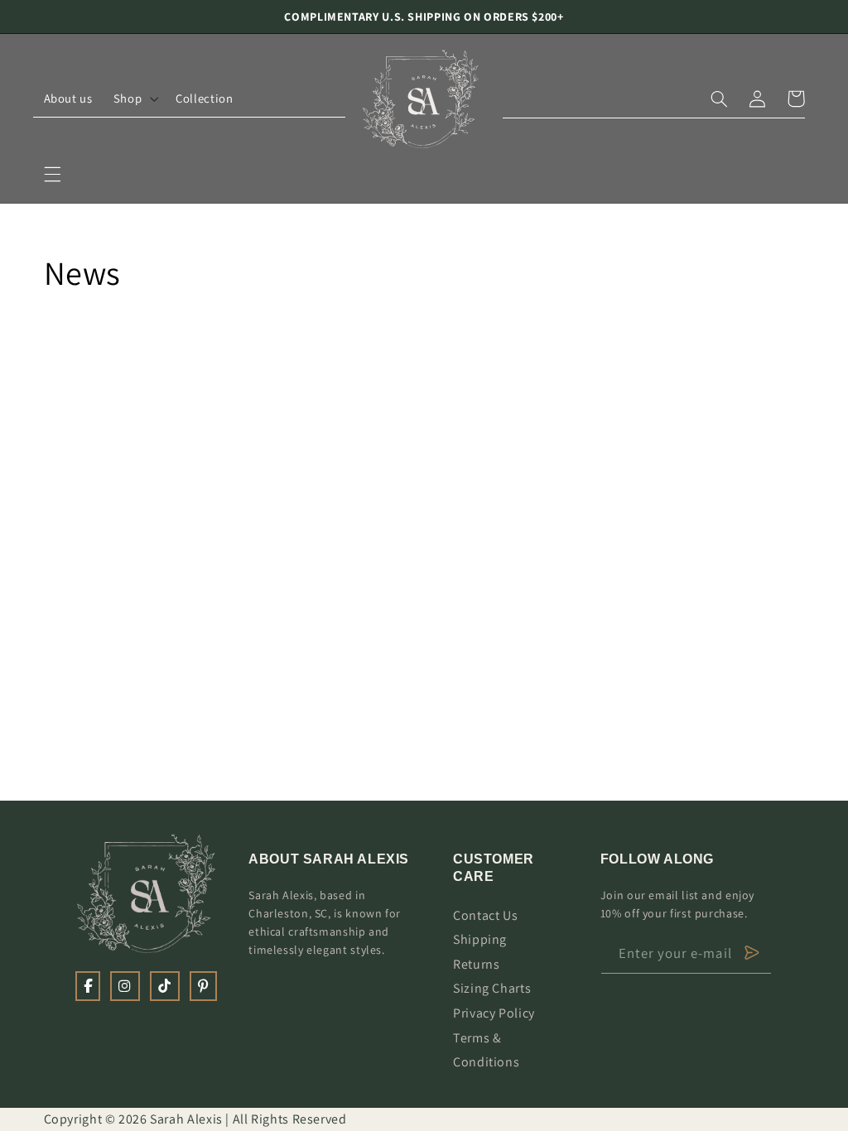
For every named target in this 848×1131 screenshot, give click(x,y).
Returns (476, 964)
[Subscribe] (752, 953)
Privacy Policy (494, 1013)
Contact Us (485, 915)
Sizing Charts (492, 988)
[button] (52, 174)
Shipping (480, 939)
